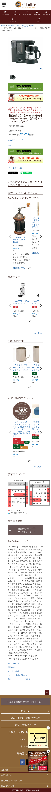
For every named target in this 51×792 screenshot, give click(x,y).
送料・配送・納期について (25, 718)
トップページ (5, 14)
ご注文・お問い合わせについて (25, 732)
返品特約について (15, 140)
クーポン (13, 21)
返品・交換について (26, 725)
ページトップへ (47, 692)
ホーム (3, 26)
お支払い (25, 711)
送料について (13, 145)
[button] (10, 236)
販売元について (25, 753)
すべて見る (37, 333)
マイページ (46, 14)
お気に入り (37, 14)
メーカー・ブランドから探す (18, 26)
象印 (32, 26)
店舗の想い (12, 667)
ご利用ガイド (16, 14)
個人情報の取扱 (7, 786)
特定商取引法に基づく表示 (12, 780)
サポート (25, 746)
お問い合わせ (27, 14)
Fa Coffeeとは (14, 663)
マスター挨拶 (13, 671)
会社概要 (5, 770)
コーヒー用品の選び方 (17, 675)
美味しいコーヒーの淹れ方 (19, 679)
